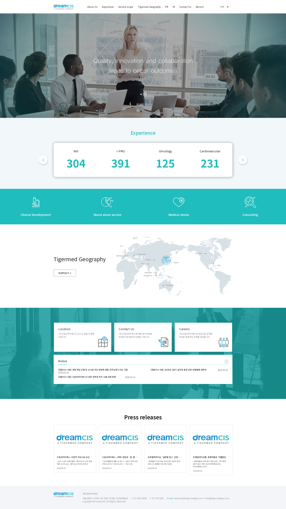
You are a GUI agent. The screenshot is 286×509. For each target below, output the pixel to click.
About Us (92, 7)
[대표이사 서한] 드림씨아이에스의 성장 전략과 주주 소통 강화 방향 (87, 376)
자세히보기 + (64, 273)
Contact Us (185, 7)
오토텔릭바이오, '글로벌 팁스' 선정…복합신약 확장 (170, 457)
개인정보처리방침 (90, 493)
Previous (43, 159)
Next (242, 159)
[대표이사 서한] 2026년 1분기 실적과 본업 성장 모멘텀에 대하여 (178, 369)
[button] (141, 94)
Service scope (125, 7)
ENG (222, 11)
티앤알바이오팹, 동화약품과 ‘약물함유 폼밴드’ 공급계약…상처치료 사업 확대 (226, 457)
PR (166, 7)
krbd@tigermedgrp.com (217, 498)
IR (174, 7)
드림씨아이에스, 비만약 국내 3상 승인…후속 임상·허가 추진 (83, 457)
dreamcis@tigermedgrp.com (188, 498)
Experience (108, 7)
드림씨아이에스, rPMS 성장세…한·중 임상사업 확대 (125, 457)
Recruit (200, 7)
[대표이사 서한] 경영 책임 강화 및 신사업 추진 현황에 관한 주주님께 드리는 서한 (93, 369)
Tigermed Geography (149, 7)
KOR (222, 6)
